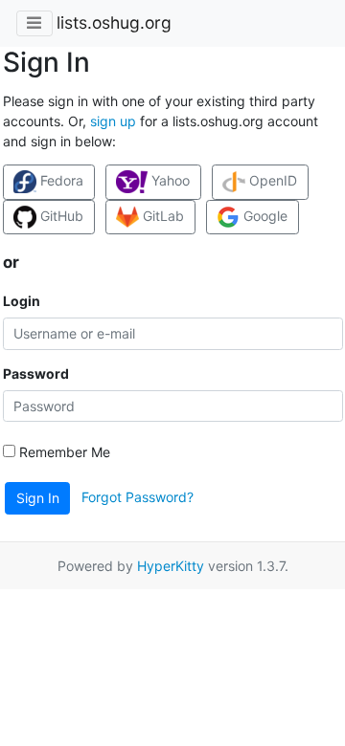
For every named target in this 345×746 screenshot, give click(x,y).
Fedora (59, 180)
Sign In (37, 498)
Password (36, 373)
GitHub (59, 216)
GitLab (161, 216)
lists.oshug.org (114, 22)
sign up (113, 121)
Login (21, 301)
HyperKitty (170, 566)
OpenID (271, 180)
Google (264, 216)
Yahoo (169, 180)
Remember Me (62, 452)
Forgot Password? (137, 497)
